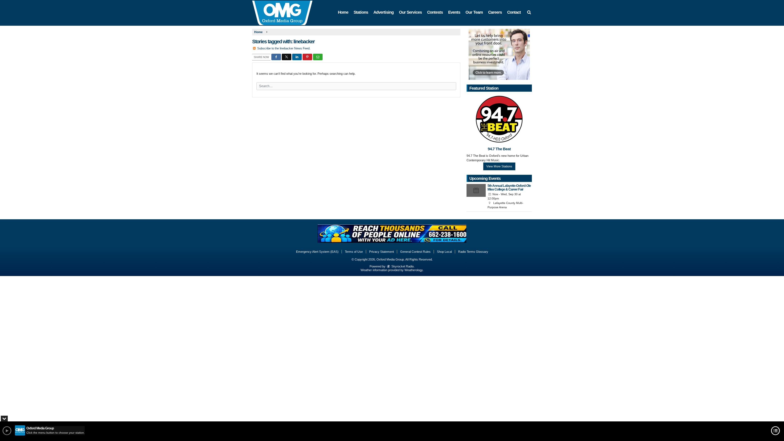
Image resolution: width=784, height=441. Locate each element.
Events (454, 12)
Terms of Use (354, 251)
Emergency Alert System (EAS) (317, 251)
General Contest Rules (415, 251)
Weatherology (413, 270)
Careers (495, 12)
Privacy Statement (381, 251)
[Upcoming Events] (476, 197)
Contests (435, 12)
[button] (529, 12)
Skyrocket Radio (402, 266)
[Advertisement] (499, 54)
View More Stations (499, 166)
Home (343, 12)
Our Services (410, 12)
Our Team (474, 12)
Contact (514, 12)
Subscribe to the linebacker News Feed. (283, 48)
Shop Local (444, 251)
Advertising (383, 12)
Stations (361, 12)
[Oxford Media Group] (285, 12)
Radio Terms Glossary (473, 251)
